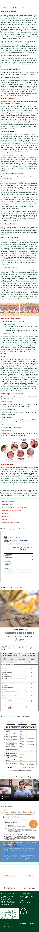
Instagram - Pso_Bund (7, 903)
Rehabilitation (6, 516)
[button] (32, 2)
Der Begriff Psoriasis (8, 501)
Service (5, 7)
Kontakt (14, 7)
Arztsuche (5, 513)
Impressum (23, 923)
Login (22, 7)
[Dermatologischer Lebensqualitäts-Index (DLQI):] (19, 746)
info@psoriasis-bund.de (7, 901)
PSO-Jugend (8, 926)
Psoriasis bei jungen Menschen (11, 510)
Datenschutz (31, 923)
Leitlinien (5, 519)
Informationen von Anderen (10, 522)
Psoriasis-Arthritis (7, 504)
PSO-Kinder (7, 923)
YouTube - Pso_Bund (6, 904)
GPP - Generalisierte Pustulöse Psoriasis (14, 507)
